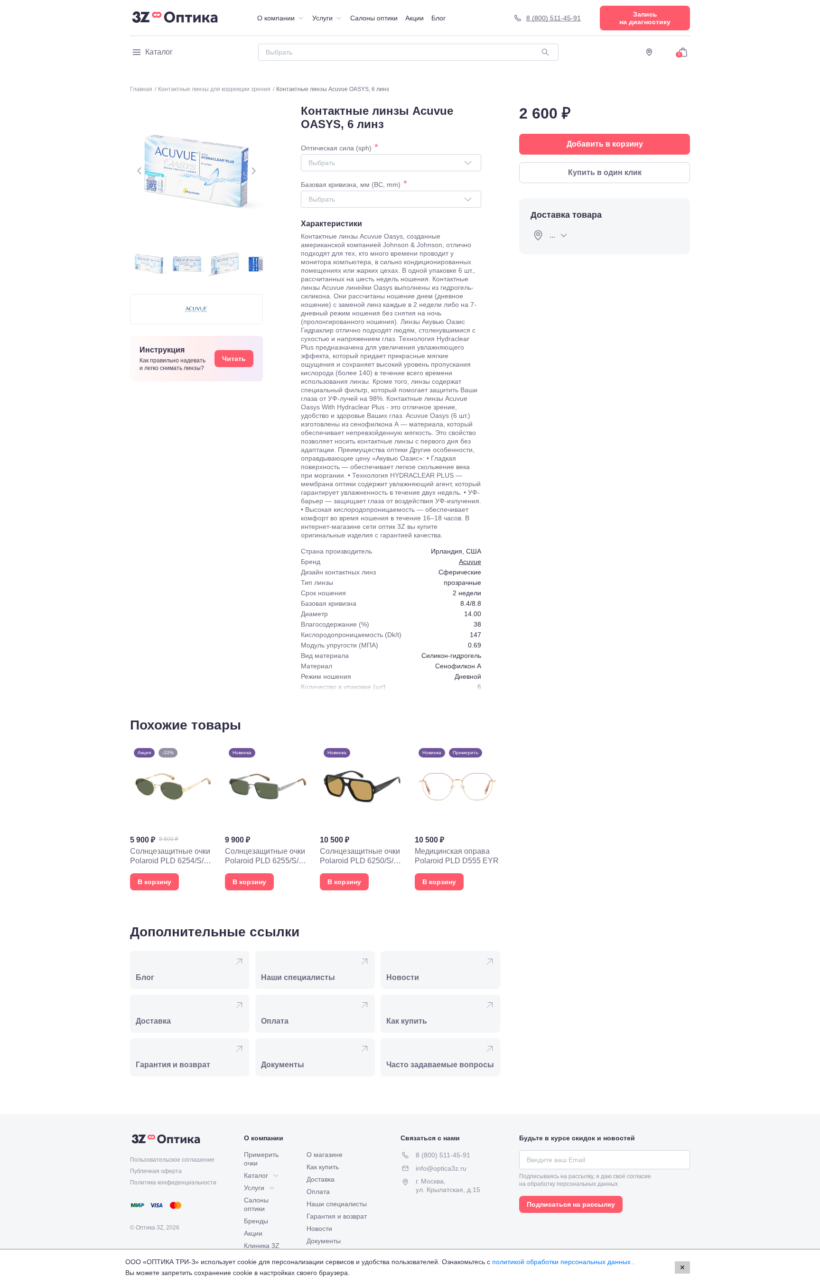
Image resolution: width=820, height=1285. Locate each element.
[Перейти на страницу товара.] (172, 817)
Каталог (159, 52)
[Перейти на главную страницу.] (175, 18)
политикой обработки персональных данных (562, 1262)
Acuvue (470, 561)
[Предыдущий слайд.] (139, 170)
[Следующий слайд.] (253, 170)
